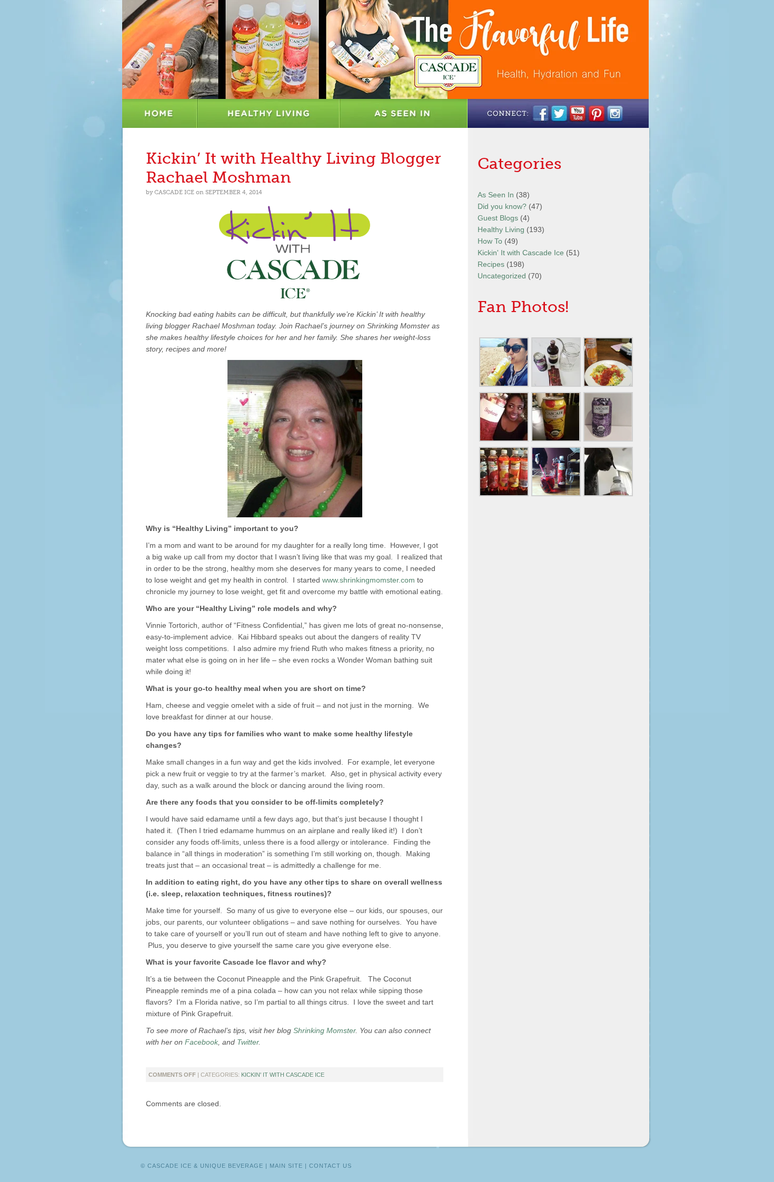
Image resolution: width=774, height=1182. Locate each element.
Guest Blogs (498, 218)
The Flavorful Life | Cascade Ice (385, 49)
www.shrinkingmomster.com (368, 580)
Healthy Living (268, 113)
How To (490, 241)
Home (159, 113)
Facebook (201, 1042)
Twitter (248, 1042)
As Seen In (404, 113)
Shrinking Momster (324, 1030)
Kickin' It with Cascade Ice (282, 1074)
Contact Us (330, 1166)
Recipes (491, 264)
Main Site (286, 1166)
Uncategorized (502, 276)
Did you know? (502, 206)
